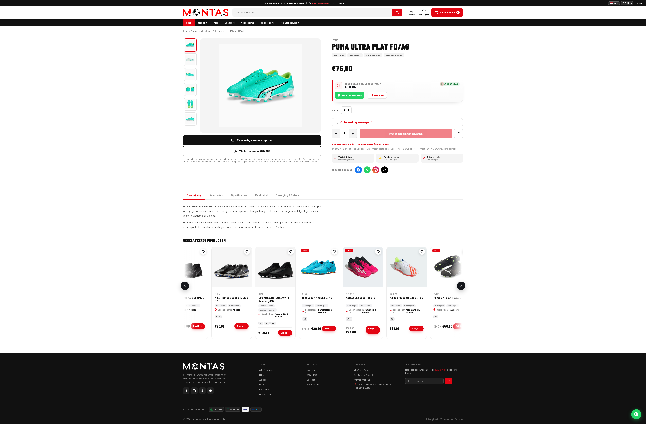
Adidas (262, 379)
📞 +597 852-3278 (363, 374)
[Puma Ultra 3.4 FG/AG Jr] (439, 267)
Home (186, 30)
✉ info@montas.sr (363, 379)
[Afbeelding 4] (190, 89)
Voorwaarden (313, 384)
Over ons (311, 369)
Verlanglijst (424, 14)
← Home (638, 3)
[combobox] (312, 12)
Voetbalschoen (202, 30)
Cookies (459, 419)
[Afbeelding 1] (190, 45)
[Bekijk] (397, 12)
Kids (216, 22)
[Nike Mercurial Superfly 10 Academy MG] (264, 267)
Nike (261, 374)
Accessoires (247, 22)
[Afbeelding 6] (190, 119)
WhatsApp (362, 369)
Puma (262, 384)
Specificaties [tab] (239, 195)
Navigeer (379, 95)
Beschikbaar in (217, 309)
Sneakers (230, 22)
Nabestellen (265, 394)
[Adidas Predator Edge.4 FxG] (395, 267)
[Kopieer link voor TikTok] (384, 169)
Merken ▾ (202, 22)
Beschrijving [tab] (194, 195)
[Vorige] (185, 286)
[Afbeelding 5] (190, 104)
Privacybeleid (432, 419)
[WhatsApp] (210, 390)
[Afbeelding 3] (190, 74)
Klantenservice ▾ (290, 22)
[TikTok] (202, 390)
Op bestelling (267, 22)
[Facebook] (186, 390)
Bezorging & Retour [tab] (287, 195)
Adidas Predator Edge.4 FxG (395, 297)
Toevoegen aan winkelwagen (406, 133)
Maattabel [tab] (261, 195)
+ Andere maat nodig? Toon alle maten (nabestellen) (360, 144)
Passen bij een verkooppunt (255, 140)
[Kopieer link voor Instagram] (375, 169)
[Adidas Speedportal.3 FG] (352, 267)
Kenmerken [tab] (216, 195)
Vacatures (312, 374)
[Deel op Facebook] (358, 169)
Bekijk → (186, 326)
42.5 (346, 110)
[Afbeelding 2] (190, 59)
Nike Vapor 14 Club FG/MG (306, 297)
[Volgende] (461, 286)
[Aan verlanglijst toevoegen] (458, 133)
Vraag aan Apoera (352, 95)
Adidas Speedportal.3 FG (349, 297)
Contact (311, 379)
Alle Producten (266, 369)
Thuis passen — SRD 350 (255, 151)
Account (411, 14)
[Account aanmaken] (448, 381)
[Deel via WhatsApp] (367, 169)
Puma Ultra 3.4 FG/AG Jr (436, 297)
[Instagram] (194, 390)
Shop (189, 22)
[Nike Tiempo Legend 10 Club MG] (220, 267)
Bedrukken (264, 389)
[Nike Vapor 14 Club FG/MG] (308, 267)
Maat (335, 110)
